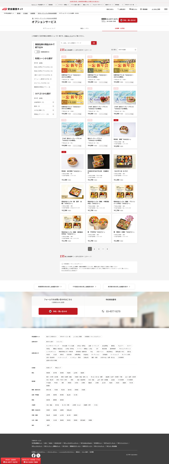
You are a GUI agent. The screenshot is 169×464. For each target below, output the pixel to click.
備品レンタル (84, 28)
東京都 (18, 13)
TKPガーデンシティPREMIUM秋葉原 (47, 13)
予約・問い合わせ (129, 20)
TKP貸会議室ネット (9, 13)
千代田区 (25, 13)
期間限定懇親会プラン (42, 87)
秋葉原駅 (32, 13)
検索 (94, 43)
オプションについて (49, 28)
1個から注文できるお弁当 (43, 75)
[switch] (37, 51)
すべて (38, 63)
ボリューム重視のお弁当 (42, 79)
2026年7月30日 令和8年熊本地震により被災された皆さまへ (84, 1)
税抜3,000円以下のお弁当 (43, 71)
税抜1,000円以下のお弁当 (43, 67)
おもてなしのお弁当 (41, 83)
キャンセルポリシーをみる (68, 270)
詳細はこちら (68, 36)
